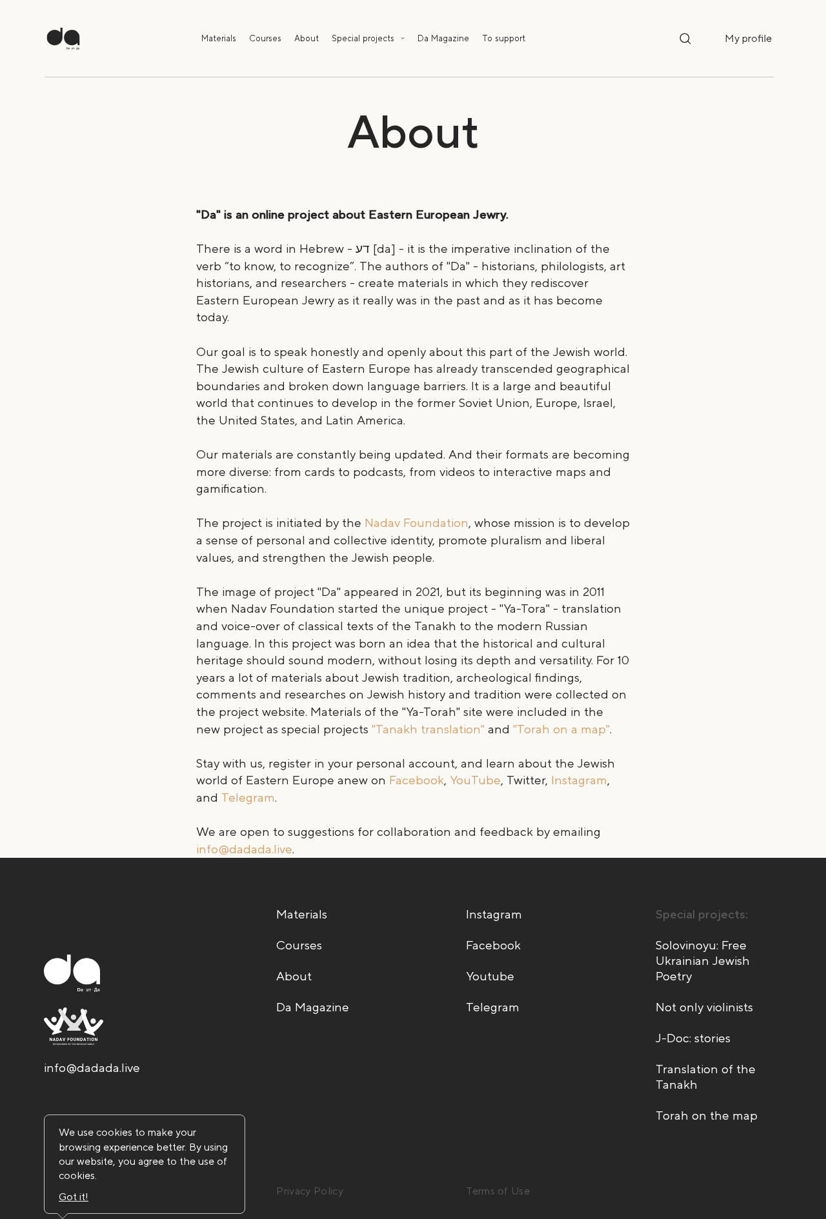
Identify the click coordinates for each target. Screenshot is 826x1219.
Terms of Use (498, 1190)
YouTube (475, 780)
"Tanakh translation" (428, 729)
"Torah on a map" (561, 729)
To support (503, 38)
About (306, 38)
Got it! (73, 1196)
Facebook (416, 780)
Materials (218, 38)
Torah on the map (707, 1115)
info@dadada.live (244, 849)
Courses (265, 38)
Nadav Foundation (416, 523)
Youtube (490, 976)
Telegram (248, 797)
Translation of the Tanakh (706, 1076)
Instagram (579, 780)
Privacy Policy (309, 1190)
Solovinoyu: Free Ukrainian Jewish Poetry (703, 960)
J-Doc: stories (693, 1038)
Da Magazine (443, 38)
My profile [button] (748, 38)
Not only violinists (704, 1007)
